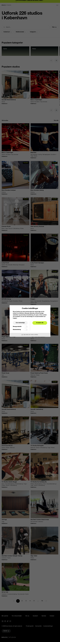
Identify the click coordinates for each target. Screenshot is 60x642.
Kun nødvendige (20, 322)
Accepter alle (39, 322)
